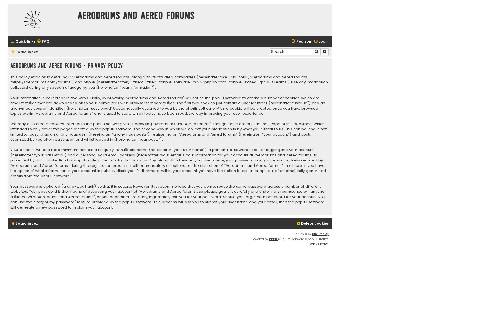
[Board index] (41, 20)
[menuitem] (43, 41)
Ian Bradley (320, 234)
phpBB (273, 239)
